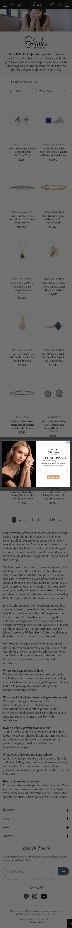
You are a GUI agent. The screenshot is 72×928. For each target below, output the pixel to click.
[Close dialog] (68, 442)
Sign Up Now (53, 477)
